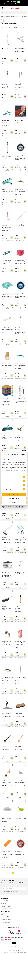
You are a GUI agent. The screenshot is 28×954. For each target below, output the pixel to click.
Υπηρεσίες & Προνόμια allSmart (8, 905)
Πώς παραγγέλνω (5, 900)
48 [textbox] (9, 27)
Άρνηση (14, 502)
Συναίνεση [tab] (5, 454)
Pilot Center (3, 903)
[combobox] (18, 27)
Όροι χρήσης (12, 950)
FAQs (2, 914)
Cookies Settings (14, 946)
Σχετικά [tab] (23, 454)
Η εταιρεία (3, 913)
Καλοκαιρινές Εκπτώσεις (6, 908)
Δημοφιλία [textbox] (15, 27)
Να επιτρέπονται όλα (14, 494)
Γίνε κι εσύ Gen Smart (12, 882)
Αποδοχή (10, 891)
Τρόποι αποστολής (5, 921)
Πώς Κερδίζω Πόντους (6, 906)
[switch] (25, 481)
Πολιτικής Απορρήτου (13, 891)
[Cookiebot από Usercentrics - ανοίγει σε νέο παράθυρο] (21, 451)
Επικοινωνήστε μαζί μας (6, 916)
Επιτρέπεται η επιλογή (14, 498)
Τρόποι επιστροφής (5, 922)
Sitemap (17, 950)
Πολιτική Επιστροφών (6, 919)
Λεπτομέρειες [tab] (14, 454)
